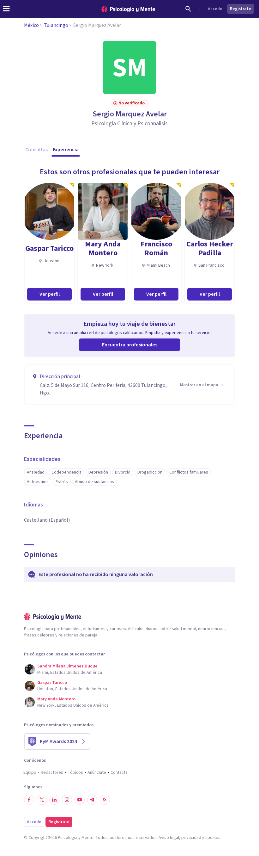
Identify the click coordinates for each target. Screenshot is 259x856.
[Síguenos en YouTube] (80, 800)
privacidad (191, 837)
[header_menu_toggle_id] (6, 9)
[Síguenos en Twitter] (42, 800)
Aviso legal (169, 837)
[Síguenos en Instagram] (67, 800)
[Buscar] (188, 9)
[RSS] (105, 800)
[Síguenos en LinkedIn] (54, 800)
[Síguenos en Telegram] (92, 800)
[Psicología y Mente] (128, 9)
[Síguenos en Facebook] (29, 800)
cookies (212, 837)
